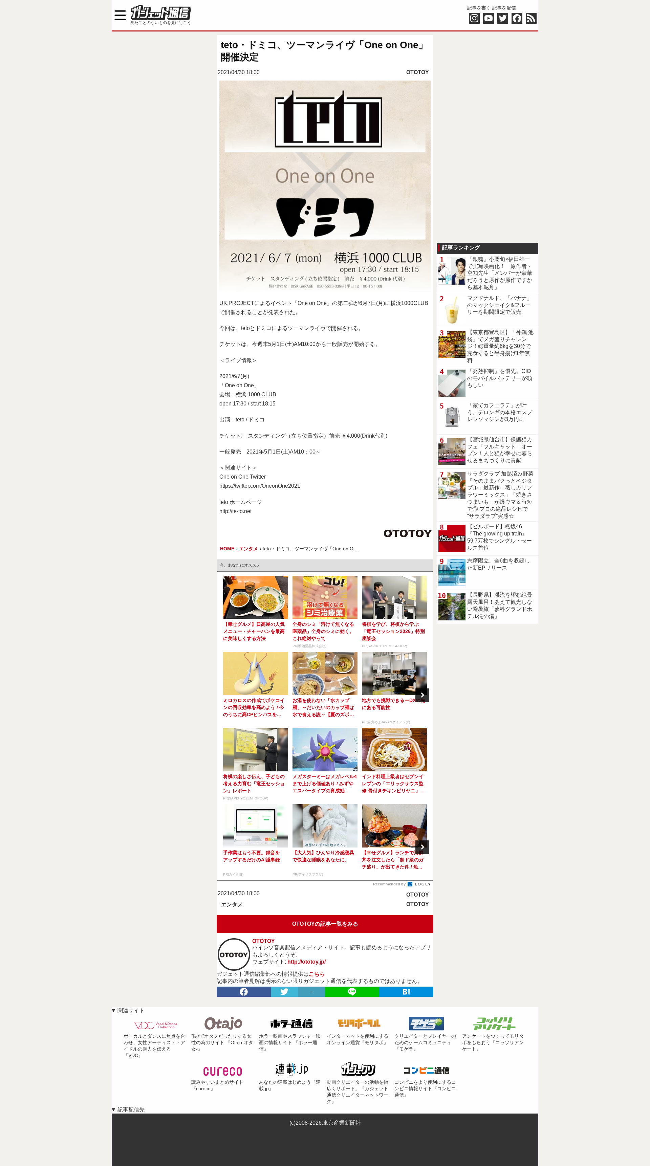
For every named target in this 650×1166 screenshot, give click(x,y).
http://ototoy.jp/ (306, 962)
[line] (352, 992)
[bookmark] (406, 992)
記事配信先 (131, 1110)
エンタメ (232, 904)
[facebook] (244, 992)
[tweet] (284, 992)
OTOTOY (417, 72)
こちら (317, 974)
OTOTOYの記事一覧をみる (325, 924)
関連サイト (131, 1010)
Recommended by (390, 884)
